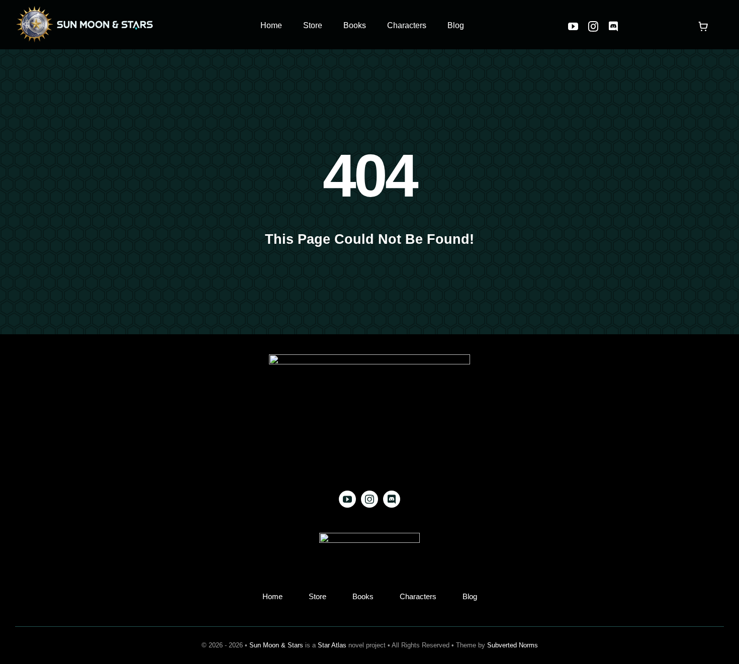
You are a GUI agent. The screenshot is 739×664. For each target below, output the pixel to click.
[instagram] (593, 27)
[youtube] (573, 27)
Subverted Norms (512, 645)
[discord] (613, 27)
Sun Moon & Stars (276, 645)
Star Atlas (332, 645)
